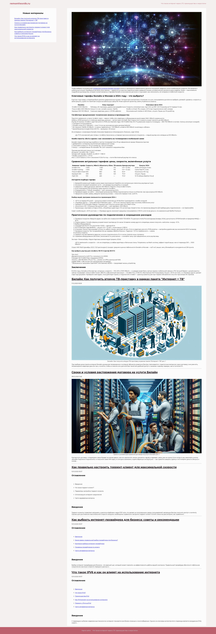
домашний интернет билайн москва (106, 88)
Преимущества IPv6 (82, 596)
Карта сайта (86, 630)
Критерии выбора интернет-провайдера (89, 543)
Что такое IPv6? (80, 593)
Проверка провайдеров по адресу (87, 547)
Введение (78, 536)
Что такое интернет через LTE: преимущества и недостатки (183, 3)
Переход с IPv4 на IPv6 (83, 603)
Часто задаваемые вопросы (85, 550)
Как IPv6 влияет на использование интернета (91, 600)
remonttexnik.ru (20, 3)
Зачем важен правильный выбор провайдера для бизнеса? (96, 540)
